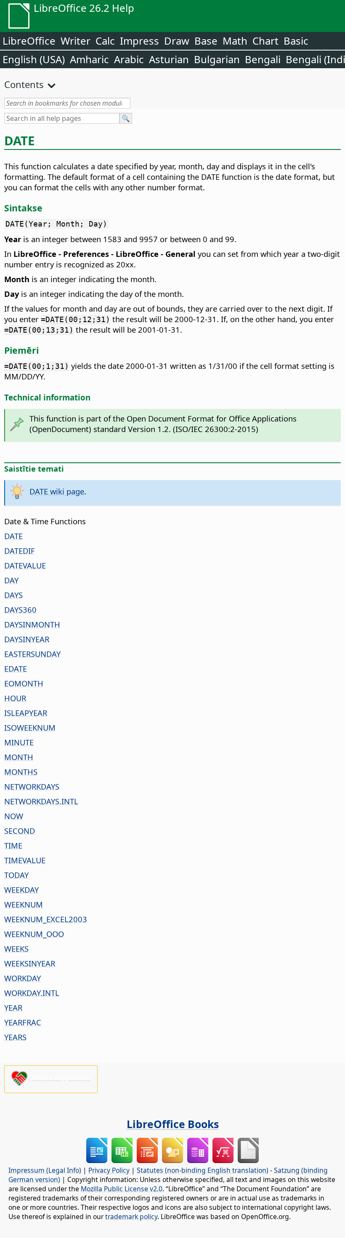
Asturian (169, 59)
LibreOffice (29, 41)
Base (206, 41)
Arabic (129, 59)
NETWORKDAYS (31, 786)
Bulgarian (217, 59)
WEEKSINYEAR (29, 963)
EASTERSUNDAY (32, 653)
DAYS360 (20, 609)
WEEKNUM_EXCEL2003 (45, 919)
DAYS (13, 595)
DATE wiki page (56, 491)
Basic (296, 41)
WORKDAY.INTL (31, 992)
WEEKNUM (23, 904)
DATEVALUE (25, 565)
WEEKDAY (21, 889)
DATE (13, 536)
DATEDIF (19, 550)
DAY (11, 580)
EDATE (15, 668)
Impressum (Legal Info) (44, 1170)
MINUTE (19, 742)
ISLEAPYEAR (25, 712)
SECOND (19, 830)
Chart (265, 41)
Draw (176, 41)
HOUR (15, 698)
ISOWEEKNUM (30, 727)
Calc (105, 41)
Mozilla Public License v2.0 (121, 1188)
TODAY (16, 875)
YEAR (13, 1007)
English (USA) (34, 59)
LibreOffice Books (173, 1124)
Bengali (263, 59)
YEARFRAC (22, 1022)
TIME (13, 845)
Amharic (89, 59)
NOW (13, 816)
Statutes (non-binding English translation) (202, 1170)
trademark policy (131, 1216)
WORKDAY (22, 978)
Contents (24, 84)
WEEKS (16, 948)
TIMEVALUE (24, 860)
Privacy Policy (109, 1170)
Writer (75, 41)
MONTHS (20, 771)
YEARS (15, 1037)
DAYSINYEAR (26, 639)
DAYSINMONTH (32, 624)
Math (235, 41)
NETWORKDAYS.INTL (41, 801)
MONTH (18, 757)
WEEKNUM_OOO (34, 933)
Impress (139, 41)
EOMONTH (23, 683)
